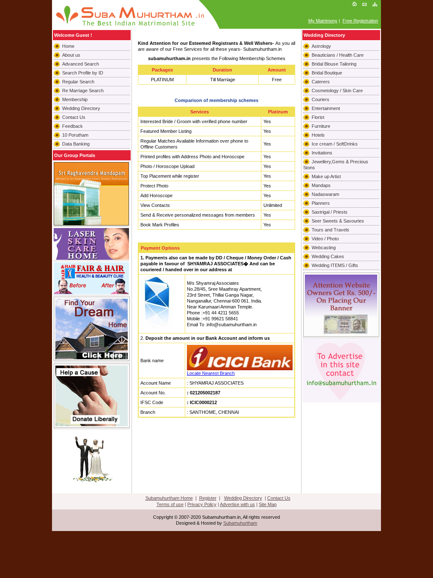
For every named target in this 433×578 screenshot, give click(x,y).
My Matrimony (322, 20)
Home (68, 46)
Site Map (268, 504)
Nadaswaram (325, 194)
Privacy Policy (201, 504)
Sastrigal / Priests (330, 212)
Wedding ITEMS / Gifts (335, 265)
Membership (75, 99)
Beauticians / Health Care (338, 55)
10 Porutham (75, 135)
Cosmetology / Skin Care (337, 90)
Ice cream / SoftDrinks (335, 143)
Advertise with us (237, 504)
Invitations (322, 152)
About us (71, 55)
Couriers (320, 99)
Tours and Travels (330, 229)
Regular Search (78, 81)
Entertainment (326, 108)
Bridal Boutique (327, 72)
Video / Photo (325, 238)
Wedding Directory (81, 108)
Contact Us (73, 117)
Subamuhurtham (240, 523)
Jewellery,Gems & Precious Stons (335, 164)
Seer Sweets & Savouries (338, 220)
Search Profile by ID (82, 72)
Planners (321, 203)
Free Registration (360, 20)
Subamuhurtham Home (169, 498)
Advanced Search (80, 63)
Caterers (321, 81)
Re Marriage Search (83, 90)
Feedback (72, 126)
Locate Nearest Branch (211, 373)
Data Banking (76, 143)
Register (207, 498)
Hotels (318, 135)
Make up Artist (326, 176)
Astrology (321, 46)
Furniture (321, 126)
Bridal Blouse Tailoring (334, 63)
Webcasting (324, 247)
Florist (318, 117)
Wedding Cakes (328, 256)
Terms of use (170, 504)
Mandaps (321, 185)
